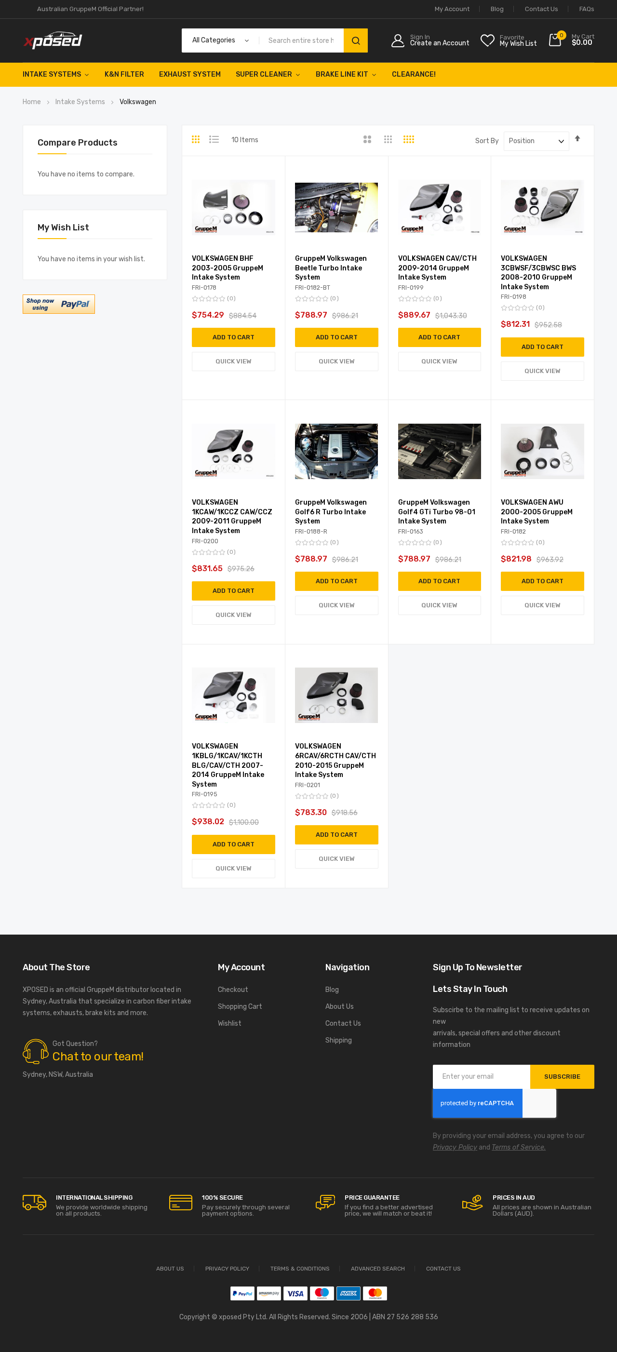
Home (32, 102)
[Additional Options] (59, 312)
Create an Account (439, 43)
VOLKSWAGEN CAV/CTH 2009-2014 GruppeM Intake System (437, 267)
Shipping (338, 1040)
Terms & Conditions (300, 1269)
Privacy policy (227, 1269)
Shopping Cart (240, 1007)
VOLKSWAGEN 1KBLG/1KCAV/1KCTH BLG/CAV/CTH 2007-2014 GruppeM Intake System (228, 765)
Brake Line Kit (342, 74)
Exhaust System (190, 74)
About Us (339, 1007)
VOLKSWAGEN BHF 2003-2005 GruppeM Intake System (227, 267)
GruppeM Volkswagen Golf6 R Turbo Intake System (331, 511)
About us (170, 1269)
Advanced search (378, 1269)
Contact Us (541, 9)
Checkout (233, 990)
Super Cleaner (264, 74)
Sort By (487, 141)
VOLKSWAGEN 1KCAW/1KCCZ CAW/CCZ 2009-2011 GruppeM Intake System (232, 516)
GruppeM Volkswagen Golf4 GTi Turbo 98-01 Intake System (436, 511)
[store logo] (53, 40)
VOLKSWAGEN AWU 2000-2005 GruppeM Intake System (537, 511)
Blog (497, 9)
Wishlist (229, 1023)
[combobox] (303, 40)
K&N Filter (124, 74)
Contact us (443, 1269)
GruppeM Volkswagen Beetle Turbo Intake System (331, 267)
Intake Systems (52, 74)
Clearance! (414, 74)
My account (452, 9)
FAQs (586, 9)
